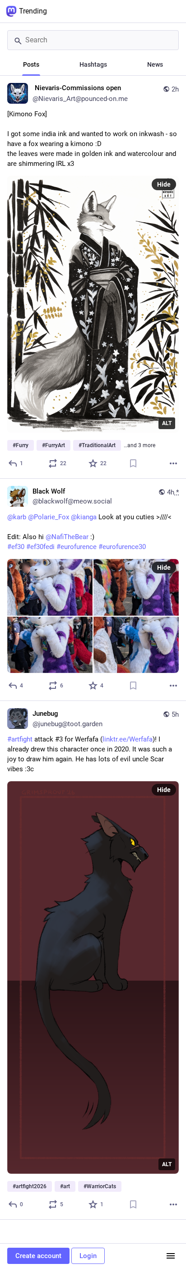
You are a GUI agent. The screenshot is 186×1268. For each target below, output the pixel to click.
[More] (173, 463)
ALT (167, 423)
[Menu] (171, 1256)
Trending (33, 11)
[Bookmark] (133, 463)
